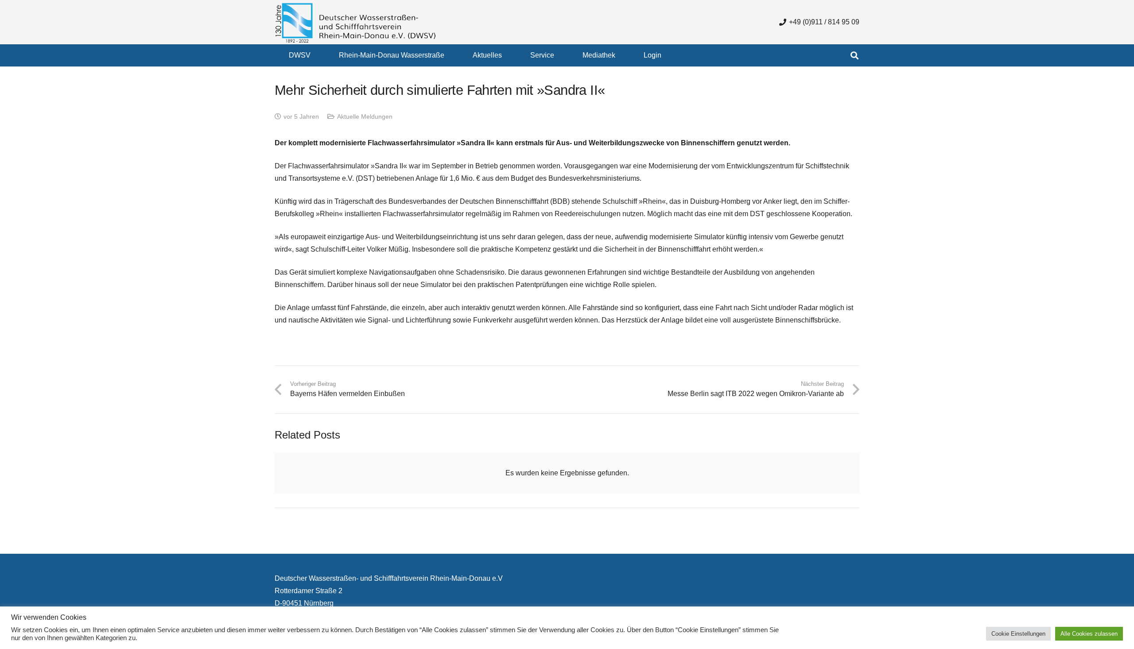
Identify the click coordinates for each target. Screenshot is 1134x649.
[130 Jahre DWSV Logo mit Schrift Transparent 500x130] (355, 22)
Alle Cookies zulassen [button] (1089, 633)
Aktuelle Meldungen (364, 116)
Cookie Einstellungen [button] (1018, 633)
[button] (317, 55)
